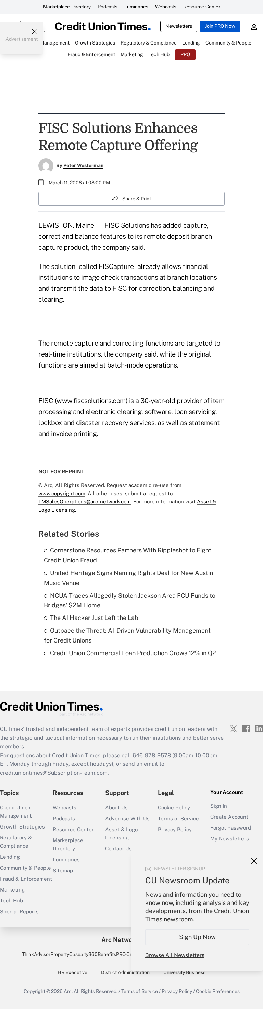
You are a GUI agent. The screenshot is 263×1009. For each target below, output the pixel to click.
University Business (184, 972)
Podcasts (107, 6)
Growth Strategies (22, 827)
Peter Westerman (83, 165)
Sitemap (63, 870)
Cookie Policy (174, 807)
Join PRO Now (220, 26)
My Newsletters (229, 839)
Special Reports (19, 911)
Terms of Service (178, 818)
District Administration (125, 972)
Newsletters (178, 26)
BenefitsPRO (112, 954)
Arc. (68, 991)
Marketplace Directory (67, 6)
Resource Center (201, 6)
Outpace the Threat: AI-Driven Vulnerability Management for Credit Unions (127, 635)
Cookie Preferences (218, 991)
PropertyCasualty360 (74, 954)
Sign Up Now (197, 937)
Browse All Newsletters (174, 955)
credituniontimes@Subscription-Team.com (54, 773)
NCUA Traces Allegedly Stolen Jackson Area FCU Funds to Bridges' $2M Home (129, 600)
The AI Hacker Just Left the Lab (94, 617)
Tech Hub (11, 901)
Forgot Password (230, 828)
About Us (116, 807)
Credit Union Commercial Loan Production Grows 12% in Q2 (133, 653)
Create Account (229, 817)
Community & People (25, 868)
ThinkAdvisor (36, 954)
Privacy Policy (175, 829)
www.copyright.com (61, 493)
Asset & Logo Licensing (121, 833)
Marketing (12, 890)
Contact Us (118, 848)
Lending (10, 857)
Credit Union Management (16, 812)
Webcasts (165, 6)
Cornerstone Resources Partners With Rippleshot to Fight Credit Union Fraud (127, 555)
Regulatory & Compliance (16, 842)
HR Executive (72, 972)
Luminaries (136, 6)
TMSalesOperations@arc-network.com (84, 501)
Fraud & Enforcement (26, 879)
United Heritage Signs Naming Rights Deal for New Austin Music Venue (128, 577)
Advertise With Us (127, 818)
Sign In (218, 806)
